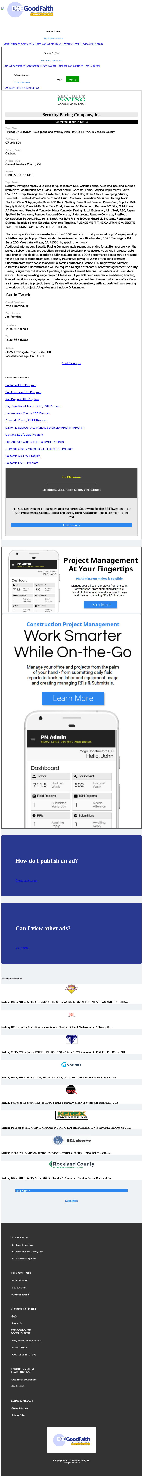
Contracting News (36, 65)
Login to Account (20, 1280)
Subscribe (71, 1201)
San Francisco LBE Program (23, 392)
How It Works (63, 43)
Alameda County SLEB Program (26, 421)
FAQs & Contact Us (16, 87)
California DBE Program (20, 385)
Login (59, 79)
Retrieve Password (20, 1294)
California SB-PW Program (22, 456)
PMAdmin (96, 43)
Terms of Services (20, 1408)
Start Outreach (11, 43)
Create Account (19, 1287)
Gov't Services (81, 43)
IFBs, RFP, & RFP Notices (24, 1354)
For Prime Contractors (22, 1245)
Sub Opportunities (14, 65)
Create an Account (26, 880)
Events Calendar (57, 65)
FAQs (14, 1316)
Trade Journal (92, 65)
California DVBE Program (21, 463)
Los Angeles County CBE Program (27, 413)
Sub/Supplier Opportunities (24, 1379)
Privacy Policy (18, 1415)
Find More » (22, 1190)
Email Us (33, 87)
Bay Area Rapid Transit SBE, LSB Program (33, 406)
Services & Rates (31, 43)
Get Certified (75, 65)
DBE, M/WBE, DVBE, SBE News (26, 1340)
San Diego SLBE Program (22, 399)
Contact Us (17, 1323)
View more (21, 947)
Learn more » (71, 525)
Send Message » (71, 363)
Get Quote (48, 43)
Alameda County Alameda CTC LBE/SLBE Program (39, 449)
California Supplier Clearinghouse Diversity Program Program (44, 428)
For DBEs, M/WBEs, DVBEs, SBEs (27, 1252)
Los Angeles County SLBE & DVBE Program (34, 442)
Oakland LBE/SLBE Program (24, 435)
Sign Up (72, 79)
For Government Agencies (24, 1258)
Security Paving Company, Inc (71, 114)
